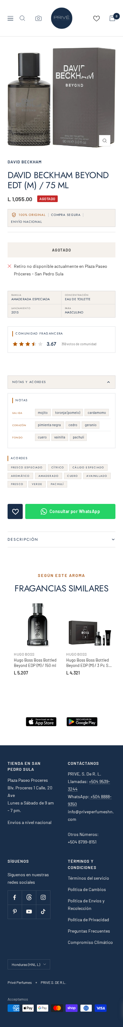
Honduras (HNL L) (26, 964)
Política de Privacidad (88, 919)
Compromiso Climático (90, 942)
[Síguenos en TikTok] (43, 912)
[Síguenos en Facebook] (15, 897)
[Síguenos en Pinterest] (15, 912)
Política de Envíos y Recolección (86, 904)
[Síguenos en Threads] (29, 897)
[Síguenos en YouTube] (29, 912)
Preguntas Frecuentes (89, 931)
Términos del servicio (88, 878)
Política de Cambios (87, 889)
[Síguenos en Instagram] (43, 897)
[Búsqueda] (22, 18)
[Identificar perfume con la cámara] (38, 18)
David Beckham (25, 161)
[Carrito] (112, 18)
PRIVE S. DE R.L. (53, 982)
